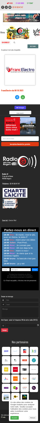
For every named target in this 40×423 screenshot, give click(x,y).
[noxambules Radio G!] (6, 388)
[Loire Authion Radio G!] (6, 397)
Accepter (14, 418)
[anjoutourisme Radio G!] (15, 388)
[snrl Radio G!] (25, 360)
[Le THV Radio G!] (25, 369)
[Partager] (17, 97)
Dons (11, 3)
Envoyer (4, 330)
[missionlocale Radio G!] (34, 379)
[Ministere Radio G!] (6, 360)
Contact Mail (12, 220)
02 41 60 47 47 (17, 7)
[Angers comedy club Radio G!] (25, 397)
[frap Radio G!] (34, 360)
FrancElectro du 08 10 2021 (12, 90)
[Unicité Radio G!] (15, 379)
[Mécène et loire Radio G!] (15, 351)
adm (4, 417)
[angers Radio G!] (25, 351)
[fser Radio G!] (15, 360)
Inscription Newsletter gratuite (20, 144)
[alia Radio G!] (25, 379)
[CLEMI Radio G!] (25, 388)
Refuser (32, 418)
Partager (20, 108)
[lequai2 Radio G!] (6, 369)
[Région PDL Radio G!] (34, 351)
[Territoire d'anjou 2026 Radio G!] (6, 351)
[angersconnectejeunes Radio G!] (6, 379)
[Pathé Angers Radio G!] (15, 397)
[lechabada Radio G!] (15, 369)
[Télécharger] (23, 97)
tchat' (31, 3)
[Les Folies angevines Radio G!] (34, 388)
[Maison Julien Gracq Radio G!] (34, 369)
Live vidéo (20, 3)
